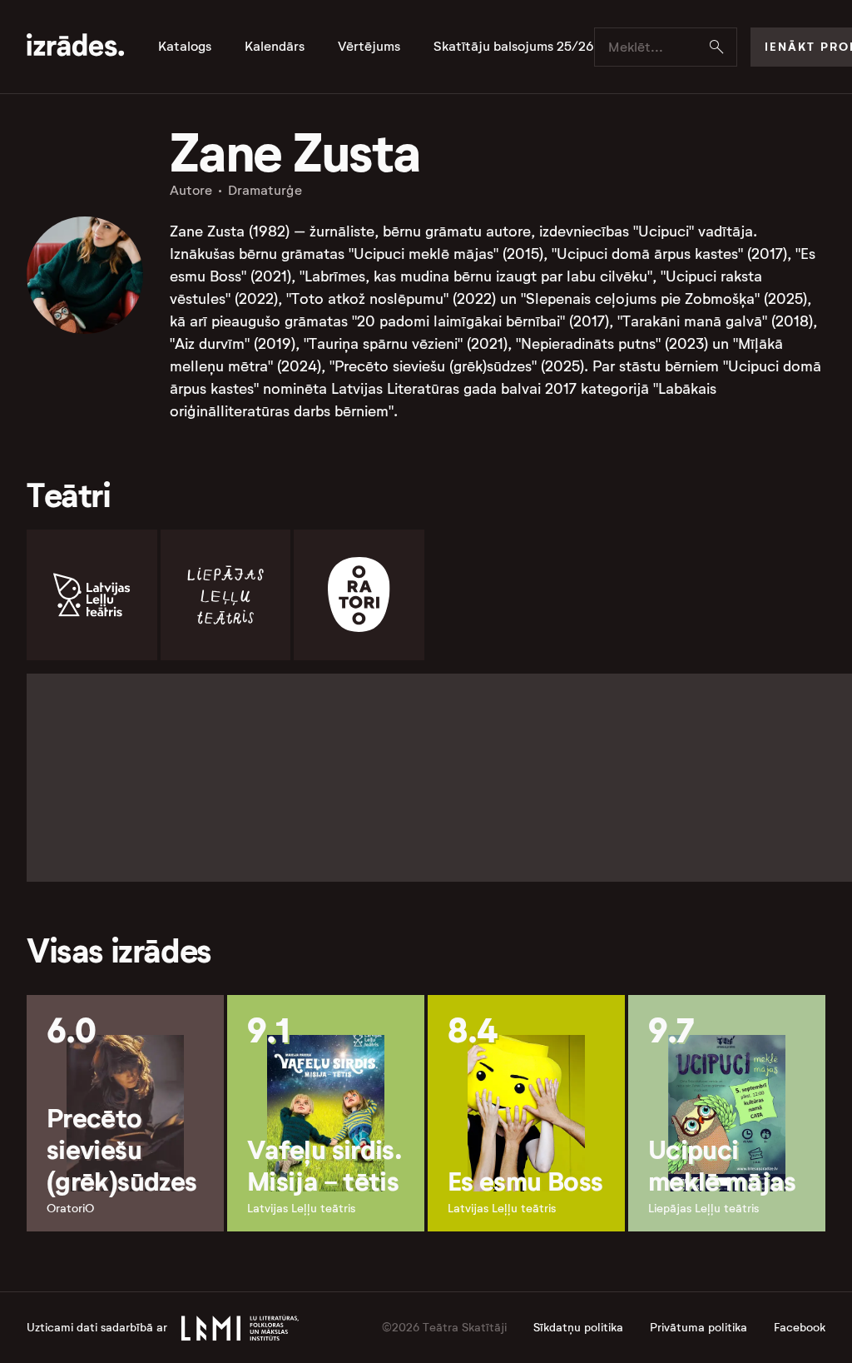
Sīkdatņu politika (578, 1328)
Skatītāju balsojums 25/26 (513, 46)
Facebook (799, 1328)
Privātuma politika (698, 1328)
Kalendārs (275, 46)
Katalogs (184, 46)
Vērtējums (369, 46)
